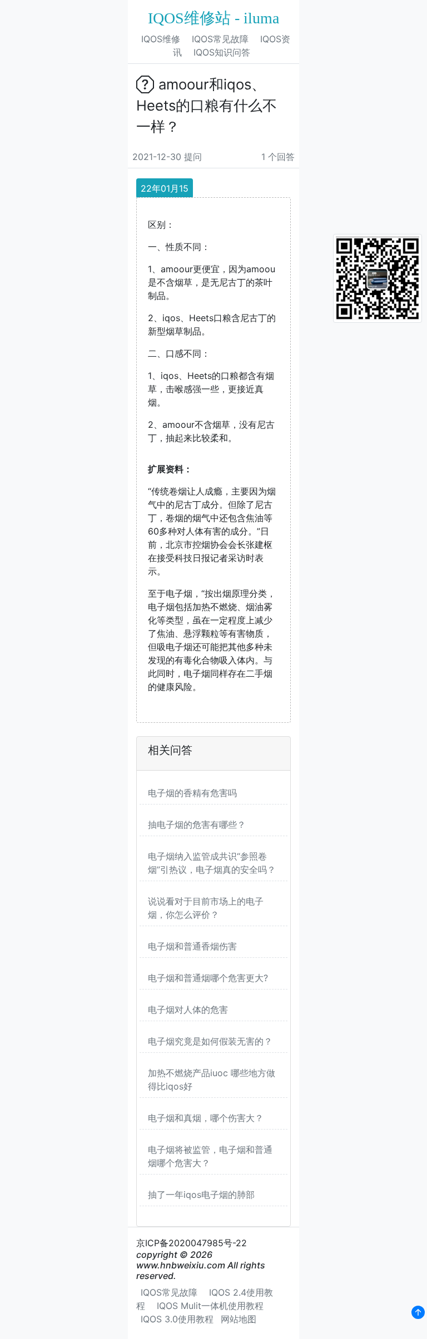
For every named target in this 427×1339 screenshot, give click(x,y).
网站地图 (238, 1319)
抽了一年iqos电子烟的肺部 (201, 1194)
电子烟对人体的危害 (188, 1009)
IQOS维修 (160, 38)
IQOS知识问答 (221, 52)
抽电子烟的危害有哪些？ (197, 824)
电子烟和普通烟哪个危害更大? (208, 977)
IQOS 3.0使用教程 (177, 1319)
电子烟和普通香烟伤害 (192, 946)
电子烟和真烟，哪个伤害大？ (206, 1117)
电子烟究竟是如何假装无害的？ (210, 1041)
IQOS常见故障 (220, 38)
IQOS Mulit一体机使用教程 (210, 1305)
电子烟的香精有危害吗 (192, 792)
